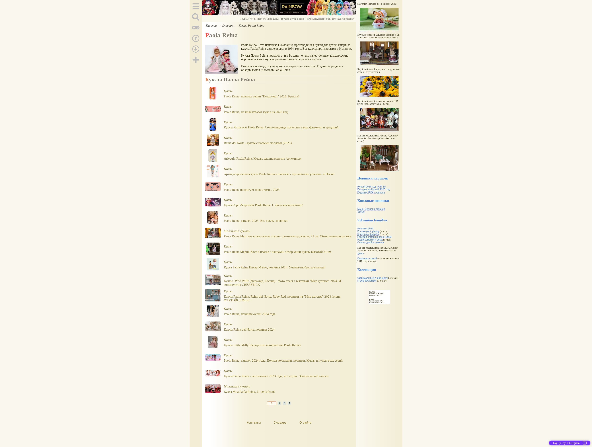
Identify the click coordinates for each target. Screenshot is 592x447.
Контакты (254, 422)
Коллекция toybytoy (368, 231)
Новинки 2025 (365, 228)
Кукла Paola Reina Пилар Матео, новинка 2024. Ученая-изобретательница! (274, 267)
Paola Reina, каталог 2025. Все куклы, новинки (256, 220)
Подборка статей (367, 258)
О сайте (305, 422)
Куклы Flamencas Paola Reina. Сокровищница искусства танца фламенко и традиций (281, 127)
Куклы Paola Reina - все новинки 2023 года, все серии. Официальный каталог (276, 376)
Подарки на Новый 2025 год (373, 189)
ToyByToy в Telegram (566, 443)
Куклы (228, 91)
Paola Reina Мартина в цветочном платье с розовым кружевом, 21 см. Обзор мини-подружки (287, 236)
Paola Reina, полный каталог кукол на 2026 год (256, 112)
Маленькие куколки (237, 231)
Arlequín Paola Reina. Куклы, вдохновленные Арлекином (262, 158)
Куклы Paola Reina (251, 25)
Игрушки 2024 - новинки (371, 192)
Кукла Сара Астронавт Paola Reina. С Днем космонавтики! (263, 205)
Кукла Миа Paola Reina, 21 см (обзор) (249, 391)
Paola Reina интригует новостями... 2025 (252, 189)
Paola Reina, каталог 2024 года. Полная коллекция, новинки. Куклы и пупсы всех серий (283, 360)
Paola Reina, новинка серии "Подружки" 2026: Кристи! (261, 96)
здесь (360, 253)
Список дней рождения (370, 242)
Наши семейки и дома (370, 239)
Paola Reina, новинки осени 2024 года (249, 314)
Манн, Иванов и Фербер (371, 209)
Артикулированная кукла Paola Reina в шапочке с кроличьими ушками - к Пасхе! (279, 174)
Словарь (227, 25)
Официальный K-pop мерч (372, 278)
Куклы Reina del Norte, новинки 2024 (249, 329)
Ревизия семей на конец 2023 (374, 237)
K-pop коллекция (366, 280)
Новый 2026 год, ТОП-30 (371, 186)
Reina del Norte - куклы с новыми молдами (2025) (258, 143)
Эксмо (361, 211)
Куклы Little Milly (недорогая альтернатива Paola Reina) (262, 345)
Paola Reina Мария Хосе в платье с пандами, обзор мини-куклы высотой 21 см (277, 251)
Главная (211, 25)
